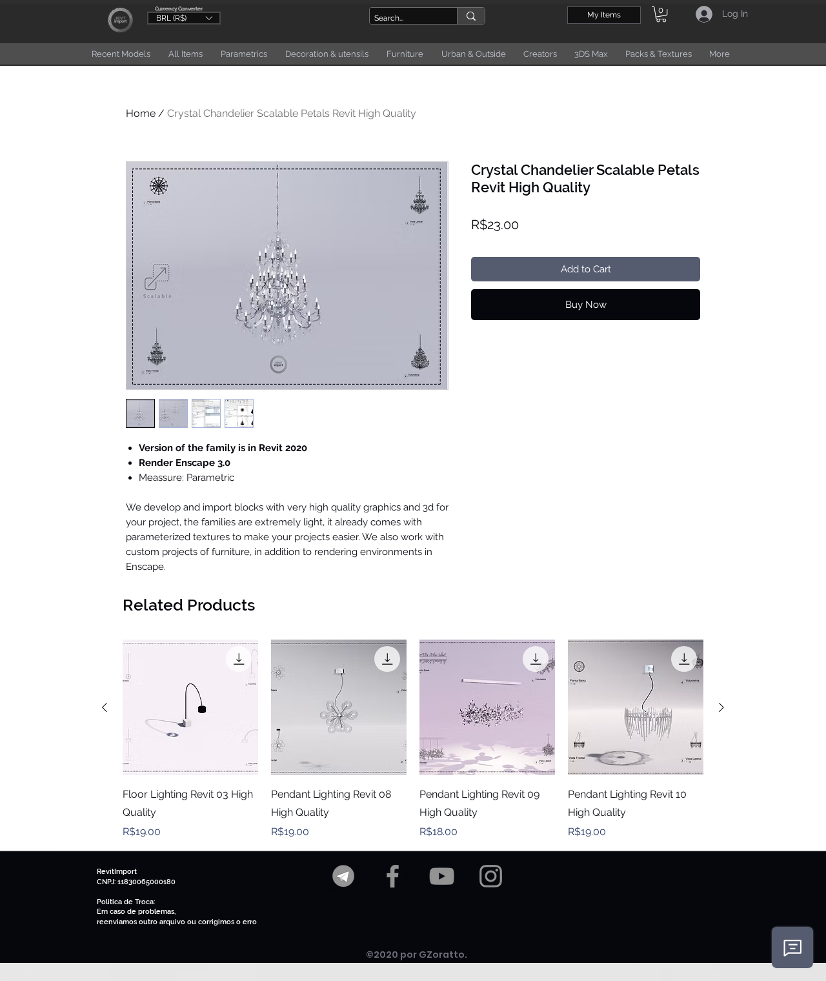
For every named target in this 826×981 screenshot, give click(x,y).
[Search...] (471, 16)
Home (141, 113)
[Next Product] (721, 707)
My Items (604, 14)
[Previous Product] (104, 707)
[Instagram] (491, 876)
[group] (413, 740)
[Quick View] (190, 707)
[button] (184, 17)
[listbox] (184, 18)
